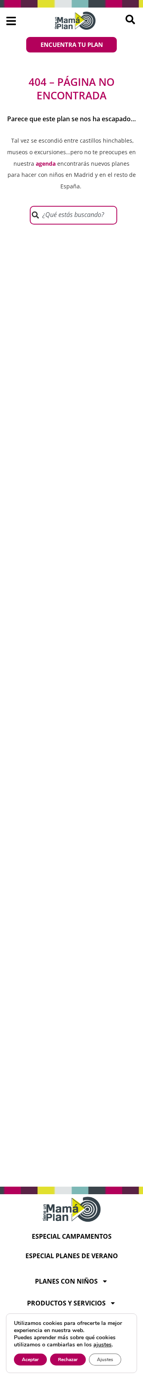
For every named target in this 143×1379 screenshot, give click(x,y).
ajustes (102, 1344)
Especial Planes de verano (71, 1255)
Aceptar (30, 1359)
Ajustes (105, 1359)
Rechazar (68, 1359)
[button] (11, 21)
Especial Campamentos (72, 1236)
